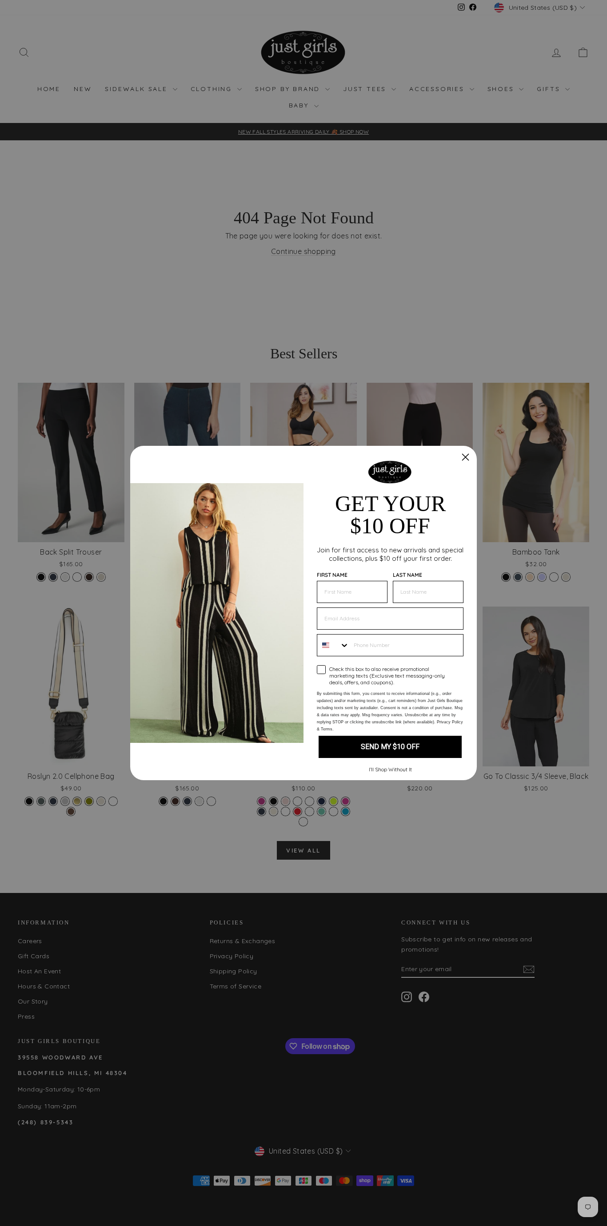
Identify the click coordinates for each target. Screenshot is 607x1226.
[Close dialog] (465, 457)
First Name (332, 574)
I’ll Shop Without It (390, 769)
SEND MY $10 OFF (390, 746)
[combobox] (333, 645)
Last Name (407, 574)
